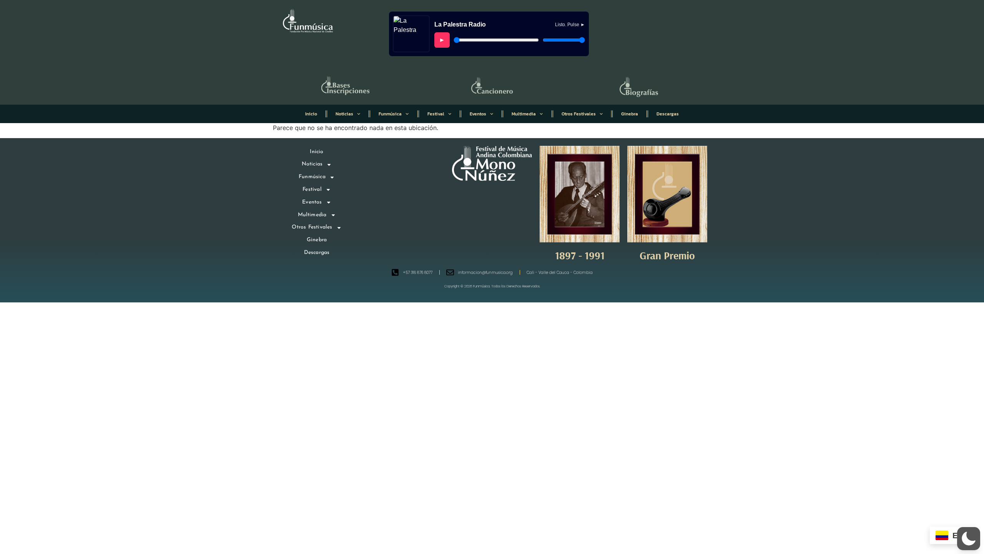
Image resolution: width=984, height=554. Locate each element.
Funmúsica (390, 113)
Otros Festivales (579, 113)
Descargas (668, 113)
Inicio (311, 113)
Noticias (344, 113)
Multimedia (524, 113)
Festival (435, 113)
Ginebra (629, 113)
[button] (968, 538)
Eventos (478, 113)
